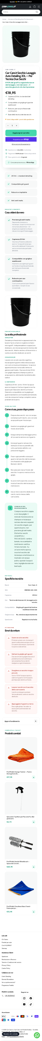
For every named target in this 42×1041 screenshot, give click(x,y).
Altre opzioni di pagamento (21, 144)
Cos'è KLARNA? (7, 945)
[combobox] (21, 12)
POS (3, 1036)
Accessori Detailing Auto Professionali (20, 19)
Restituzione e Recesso (9, 959)
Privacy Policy (6, 965)
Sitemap (4, 948)
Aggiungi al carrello (21, 133)
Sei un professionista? (8, 982)
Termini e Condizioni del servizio (11, 962)
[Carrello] (34, 7)
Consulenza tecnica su (22, 162)
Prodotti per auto (7, 942)
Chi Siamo (5, 939)
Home (4, 19)
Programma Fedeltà (8, 985)
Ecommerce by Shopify (17, 1036)
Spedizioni (5, 956)
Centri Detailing (6, 976)
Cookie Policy (6, 968)
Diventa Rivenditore (8, 979)
